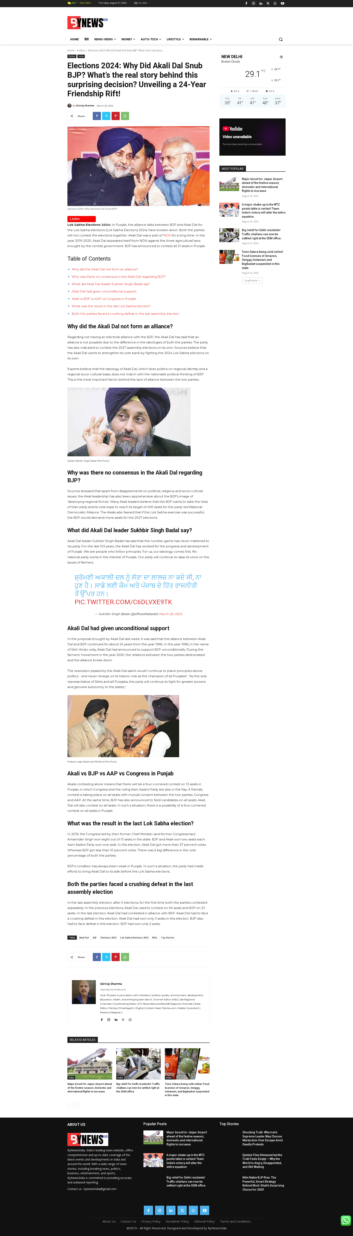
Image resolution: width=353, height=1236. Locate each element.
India (81, 56)
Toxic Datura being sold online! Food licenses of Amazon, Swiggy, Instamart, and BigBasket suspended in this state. (262, 259)
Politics (81, 50)
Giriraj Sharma (85, 105)
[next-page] (76, 1105)
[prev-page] (70, 1105)
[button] (281, 39)
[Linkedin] (261, 4)
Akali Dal (84, 937)
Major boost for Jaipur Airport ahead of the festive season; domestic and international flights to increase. (89, 1087)
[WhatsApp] (275, 4)
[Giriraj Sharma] (70, 105)
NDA (167, 235)
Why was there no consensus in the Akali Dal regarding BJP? (119, 277)
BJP (95, 937)
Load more (251, 280)
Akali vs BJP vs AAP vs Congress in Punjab (104, 299)
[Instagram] (253, 4)
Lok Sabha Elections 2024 (134, 937)
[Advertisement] (209, 22)
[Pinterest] (116, 116)
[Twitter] (268, 4)
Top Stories (167, 937)
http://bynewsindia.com (113, 989)
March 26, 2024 (170, 614)
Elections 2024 (108, 937)
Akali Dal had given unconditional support (104, 291)
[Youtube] (282, 4)
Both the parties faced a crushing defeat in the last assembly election (125, 314)
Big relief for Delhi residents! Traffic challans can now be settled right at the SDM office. (138, 1087)
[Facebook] (246, 4)
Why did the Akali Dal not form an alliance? (105, 269)
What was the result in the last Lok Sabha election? (111, 306)
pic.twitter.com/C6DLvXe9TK (123, 602)
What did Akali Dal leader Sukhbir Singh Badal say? (111, 284)
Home (71, 50)
